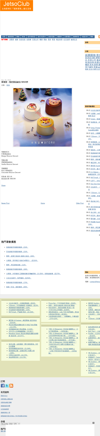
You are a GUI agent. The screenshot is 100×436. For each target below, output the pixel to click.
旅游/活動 (51, 37)
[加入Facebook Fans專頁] (3, 387)
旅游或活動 (90, 58)
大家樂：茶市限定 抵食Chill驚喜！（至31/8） (22, 260)
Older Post (80, 203)
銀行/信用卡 (42, 37)
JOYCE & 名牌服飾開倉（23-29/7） (21, 331)
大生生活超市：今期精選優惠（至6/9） (22, 303)
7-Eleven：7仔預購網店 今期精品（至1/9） (24, 305)
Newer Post (5, 203)
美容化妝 (22, 39)
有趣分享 (85, 37)
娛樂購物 (90, 55)
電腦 (96, 67)
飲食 (23, 37)
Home (43, 203)
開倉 (45, 39)
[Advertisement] (66, 17)
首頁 (3, 37)
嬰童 (53, 39)
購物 (17, 37)
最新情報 (11, 37)
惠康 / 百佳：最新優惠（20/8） (17, 287)
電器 (49, 39)
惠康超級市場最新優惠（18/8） (17, 269)
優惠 (2, 431)
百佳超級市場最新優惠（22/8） (20, 310)
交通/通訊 (67, 37)
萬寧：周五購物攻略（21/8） (16, 265)
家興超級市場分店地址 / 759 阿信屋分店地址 (14, 416)
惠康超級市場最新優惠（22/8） (20, 308)
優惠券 (59, 37)
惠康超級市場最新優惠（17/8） (17, 282)
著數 (5, 431)
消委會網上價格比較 (7, 399)
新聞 (96, 65)
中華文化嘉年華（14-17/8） (18, 355)
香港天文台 (4, 395)
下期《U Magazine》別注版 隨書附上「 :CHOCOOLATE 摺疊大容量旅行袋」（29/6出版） (62, 344)
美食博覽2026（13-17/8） (18, 357)
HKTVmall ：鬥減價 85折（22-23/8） (21, 312)
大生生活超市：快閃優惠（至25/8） (18, 278)
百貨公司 (35, 39)
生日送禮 (66, 39)
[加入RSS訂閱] (11, 387)
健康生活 (74, 39)
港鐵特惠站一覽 (5, 412)
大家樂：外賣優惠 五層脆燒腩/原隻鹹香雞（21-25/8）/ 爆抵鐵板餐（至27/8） (33, 274)
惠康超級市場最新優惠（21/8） (17, 247)
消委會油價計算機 (6, 402)
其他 (92, 65)
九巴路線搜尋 (5, 409)
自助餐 (28, 39)
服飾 (16, 39)
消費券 (11, 39)
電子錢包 (89, 67)
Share (3, 185)
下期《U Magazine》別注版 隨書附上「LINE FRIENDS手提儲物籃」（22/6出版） (63, 351)
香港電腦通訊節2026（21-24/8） (20, 348)
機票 (41, 39)
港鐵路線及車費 (5, 406)
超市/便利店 (31, 37)
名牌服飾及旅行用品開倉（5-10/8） (21, 329)
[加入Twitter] (7, 387)
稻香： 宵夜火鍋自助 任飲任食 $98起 (62, 305)
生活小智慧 (93, 69)
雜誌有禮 (59, 39)
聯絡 (91, 37)
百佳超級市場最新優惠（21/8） (17, 252)
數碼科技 (76, 37)
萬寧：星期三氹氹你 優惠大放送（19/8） (20, 256)
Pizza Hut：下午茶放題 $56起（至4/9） (63, 303)
